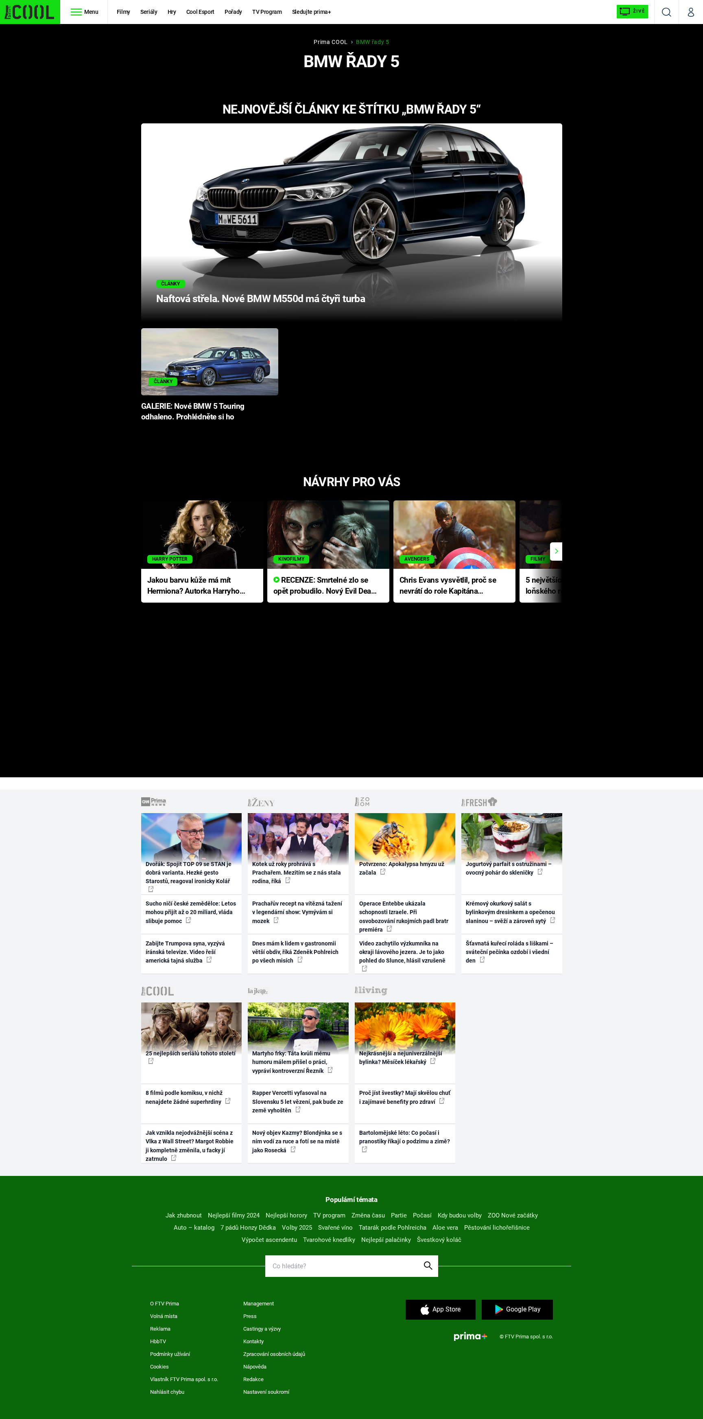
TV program (329, 1215)
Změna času (368, 1215)
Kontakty (253, 1341)
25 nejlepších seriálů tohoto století (191, 1053)
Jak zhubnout (184, 1215)
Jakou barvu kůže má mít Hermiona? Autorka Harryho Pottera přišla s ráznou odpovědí (193, 586)
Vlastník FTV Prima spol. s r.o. (184, 1379)
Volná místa (163, 1316)
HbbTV (158, 1341)
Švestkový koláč (439, 1240)
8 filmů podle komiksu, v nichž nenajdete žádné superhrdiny (184, 1097)
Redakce (253, 1379)
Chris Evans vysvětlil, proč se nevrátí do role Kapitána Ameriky (448, 586)
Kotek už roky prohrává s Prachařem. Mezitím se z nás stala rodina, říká (296, 873)
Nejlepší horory (286, 1215)
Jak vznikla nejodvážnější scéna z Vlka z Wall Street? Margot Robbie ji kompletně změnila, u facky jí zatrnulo (190, 1145)
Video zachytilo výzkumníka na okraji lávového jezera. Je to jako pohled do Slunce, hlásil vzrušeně (402, 952)
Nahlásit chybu (167, 1392)
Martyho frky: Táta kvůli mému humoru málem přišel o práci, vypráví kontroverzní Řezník (291, 1062)
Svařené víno (335, 1227)
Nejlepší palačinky (386, 1240)
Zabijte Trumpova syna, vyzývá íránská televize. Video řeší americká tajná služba (185, 952)
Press (250, 1316)
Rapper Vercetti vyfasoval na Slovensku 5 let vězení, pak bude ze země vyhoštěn (297, 1102)
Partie (399, 1215)
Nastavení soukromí (266, 1392)
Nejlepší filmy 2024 (234, 1215)
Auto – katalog (194, 1227)
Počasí (422, 1215)
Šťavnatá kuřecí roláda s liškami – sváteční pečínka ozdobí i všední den (509, 952)
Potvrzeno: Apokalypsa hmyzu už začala (401, 868)
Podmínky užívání (170, 1354)
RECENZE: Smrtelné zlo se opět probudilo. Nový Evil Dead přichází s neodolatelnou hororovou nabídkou (324, 586)
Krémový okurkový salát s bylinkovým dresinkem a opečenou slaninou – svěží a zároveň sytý (510, 912)
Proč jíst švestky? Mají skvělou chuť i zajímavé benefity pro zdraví (404, 1097)
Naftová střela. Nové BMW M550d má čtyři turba (260, 299)
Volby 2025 (297, 1227)
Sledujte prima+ (311, 12)
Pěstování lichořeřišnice (497, 1227)
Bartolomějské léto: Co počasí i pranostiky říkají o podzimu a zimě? (404, 1137)
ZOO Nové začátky (513, 1215)
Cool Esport (200, 12)
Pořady (233, 12)
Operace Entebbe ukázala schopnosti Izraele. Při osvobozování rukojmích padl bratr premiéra (403, 916)
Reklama (160, 1329)
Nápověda (254, 1367)
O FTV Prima (164, 1304)
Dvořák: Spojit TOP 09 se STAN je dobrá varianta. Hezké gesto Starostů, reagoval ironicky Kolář (188, 873)
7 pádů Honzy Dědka (248, 1227)
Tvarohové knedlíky (329, 1240)
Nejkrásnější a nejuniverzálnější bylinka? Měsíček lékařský (400, 1057)
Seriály (148, 12)
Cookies (159, 1367)
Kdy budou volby (460, 1215)
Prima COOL (331, 42)
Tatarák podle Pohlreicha (392, 1227)
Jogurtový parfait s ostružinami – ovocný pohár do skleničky (509, 868)
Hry (172, 12)
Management (258, 1304)
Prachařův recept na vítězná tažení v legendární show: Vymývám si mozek (297, 912)
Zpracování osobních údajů (274, 1354)
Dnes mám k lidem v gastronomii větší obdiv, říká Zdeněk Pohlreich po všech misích (295, 952)
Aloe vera (445, 1227)
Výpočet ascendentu (269, 1240)
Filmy (123, 12)
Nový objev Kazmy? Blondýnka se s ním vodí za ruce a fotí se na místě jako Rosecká (297, 1141)
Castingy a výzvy (262, 1329)
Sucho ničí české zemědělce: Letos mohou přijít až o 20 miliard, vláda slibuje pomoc (191, 912)
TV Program (267, 12)
